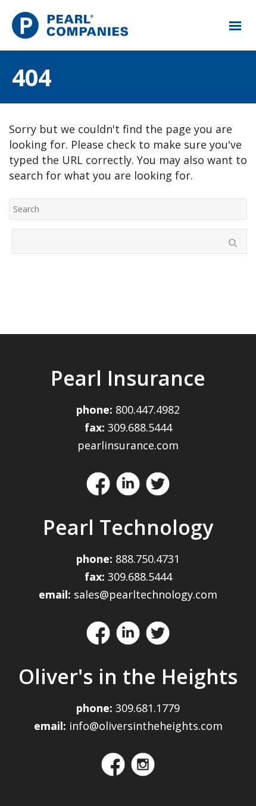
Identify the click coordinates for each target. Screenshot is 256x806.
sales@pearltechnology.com (145, 594)
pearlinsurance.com (128, 445)
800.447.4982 (147, 409)
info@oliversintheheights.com (146, 726)
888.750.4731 (147, 559)
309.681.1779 (147, 708)
